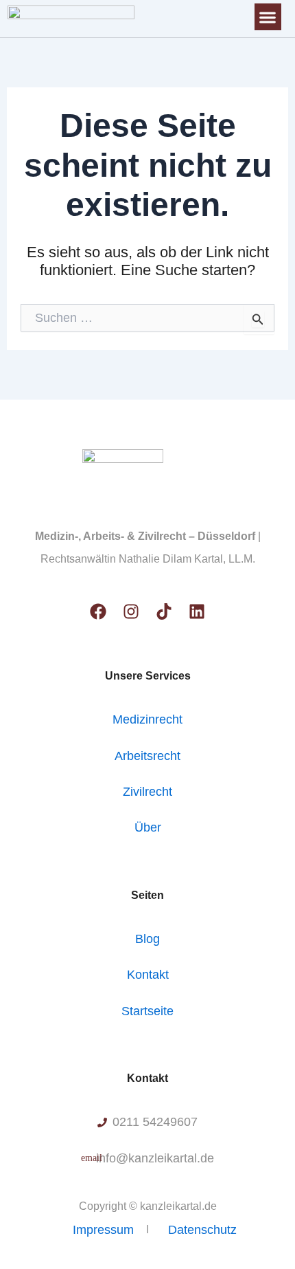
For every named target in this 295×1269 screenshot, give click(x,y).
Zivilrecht (147, 792)
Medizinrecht (147, 719)
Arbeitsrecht (147, 756)
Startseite (147, 1011)
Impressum (103, 1230)
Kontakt (148, 974)
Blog (147, 939)
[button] (268, 16)
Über (147, 827)
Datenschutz (202, 1230)
